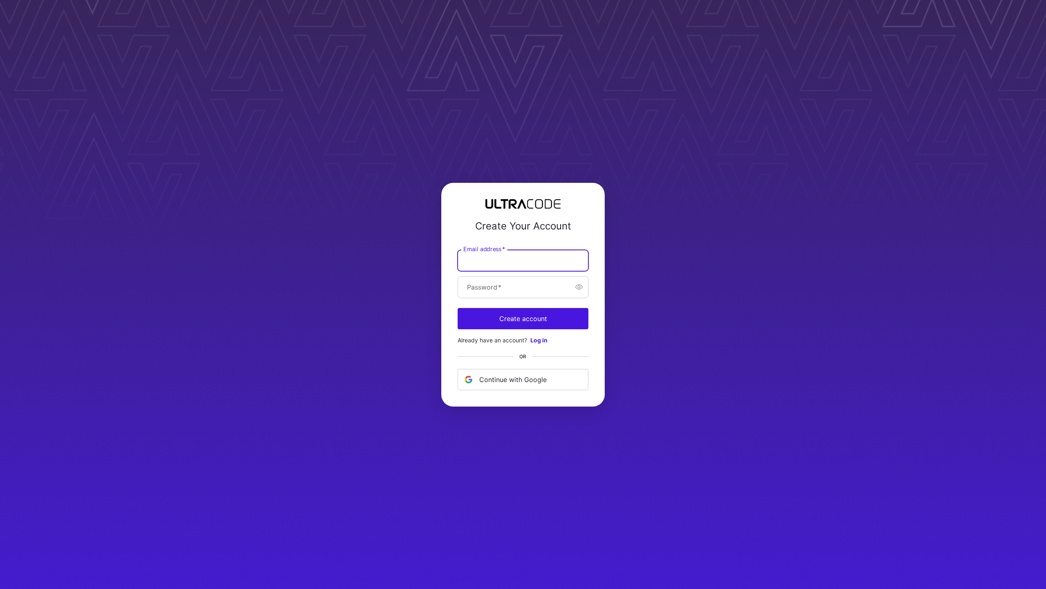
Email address (484, 248)
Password (484, 287)
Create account (523, 319)
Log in (539, 340)
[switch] (579, 287)
